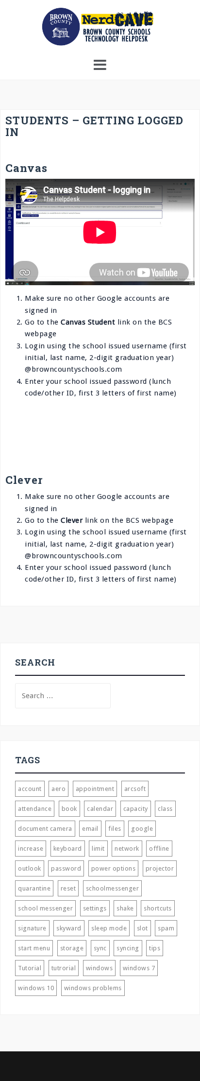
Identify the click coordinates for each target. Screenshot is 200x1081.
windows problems (93, 988)
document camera (45, 828)
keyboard (67, 848)
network (127, 848)
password (66, 868)
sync (100, 948)
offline (159, 848)
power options (113, 868)
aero (58, 788)
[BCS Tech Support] (100, 26)
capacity (135, 808)
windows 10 (36, 988)
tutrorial (63, 968)
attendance (34, 808)
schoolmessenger (112, 888)
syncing (128, 948)
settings (95, 908)
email (90, 828)
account (30, 788)
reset (68, 888)
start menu (34, 948)
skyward (69, 928)
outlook (29, 868)
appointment (95, 788)
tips (154, 948)
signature (32, 928)
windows (99, 968)
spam (166, 928)
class (165, 808)
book (69, 808)
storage (72, 948)
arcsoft (135, 788)
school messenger (45, 908)
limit (98, 848)
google (142, 828)
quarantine (34, 888)
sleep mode (109, 928)
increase (30, 848)
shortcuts (158, 908)
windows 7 (139, 968)
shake (125, 908)
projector (160, 868)
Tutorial (29, 968)
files (114, 828)
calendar (100, 808)
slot (142, 928)
